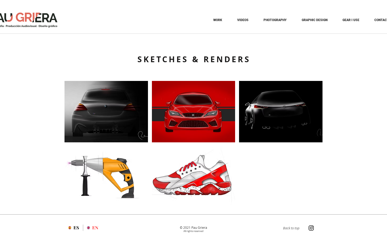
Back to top (291, 228)
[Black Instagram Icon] (311, 228)
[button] (106, 111)
